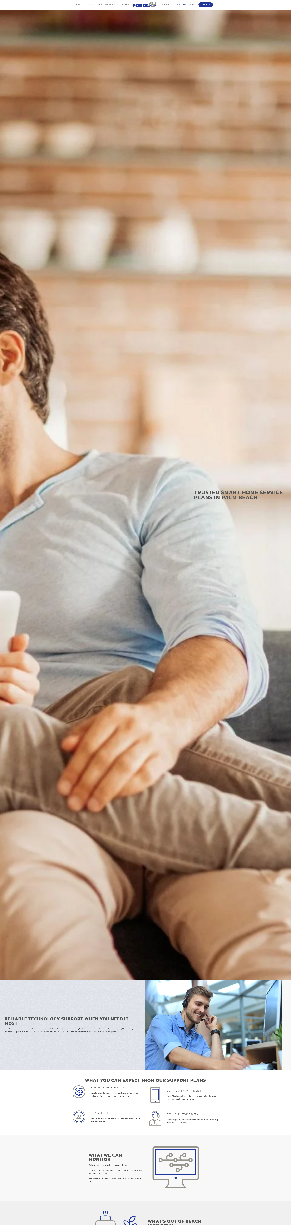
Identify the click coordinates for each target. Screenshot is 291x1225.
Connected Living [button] (106, 5)
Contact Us (206, 5)
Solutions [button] (124, 5)
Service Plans (180, 5)
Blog (192, 5)
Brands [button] (165, 5)
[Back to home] (145, 4)
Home (78, 5)
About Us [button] (89, 5)
